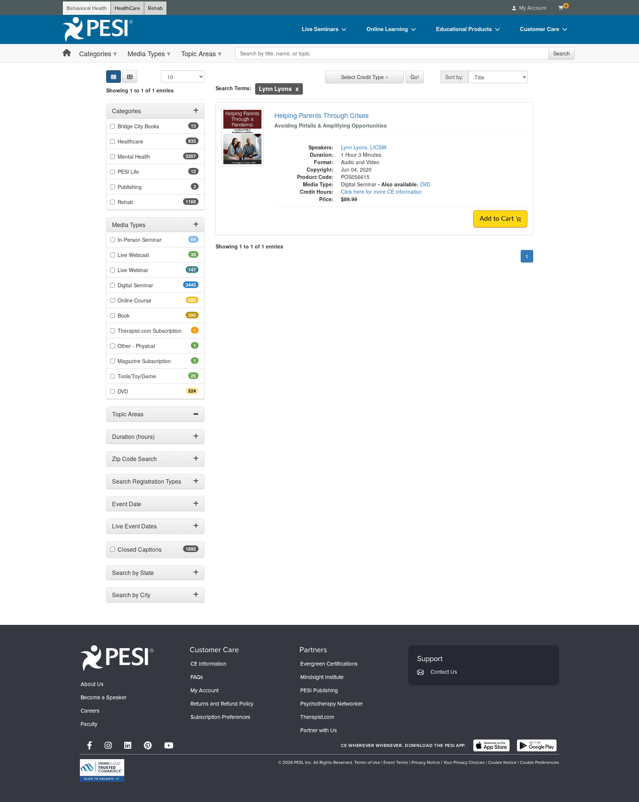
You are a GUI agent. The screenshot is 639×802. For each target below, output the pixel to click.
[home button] (66, 53)
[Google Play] (537, 745)
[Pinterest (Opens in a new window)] (147, 745)
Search (561, 53)
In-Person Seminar (151, 239)
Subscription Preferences (220, 717)
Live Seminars (320, 29)
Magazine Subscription (154, 361)
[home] (97, 29)
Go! (414, 77)
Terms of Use (367, 762)
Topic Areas (198, 53)
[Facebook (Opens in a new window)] (89, 745)
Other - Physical (146, 345)
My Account (204, 690)
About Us (92, 684)
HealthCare (127, 8)
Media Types (146, 53)
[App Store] (491, 745)
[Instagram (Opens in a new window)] (108, 745)
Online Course (148, 300)
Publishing (140, 186)
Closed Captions (156, 549)
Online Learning (387, 29)
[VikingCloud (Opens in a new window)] (102, 770)
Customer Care (539, 29)
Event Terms (395, 762)
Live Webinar (146, 270)
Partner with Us (318, 730)
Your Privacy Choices (464, 762)
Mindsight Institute (322, 677)
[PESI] (117, 657)
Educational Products (464, 29)
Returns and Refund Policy (221, 703)
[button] (129, 76)
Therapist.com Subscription (158, 330)
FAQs (196, 677)
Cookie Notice (502, 762)
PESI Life (140, 171)
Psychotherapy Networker (331, 703)
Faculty (89, 724)
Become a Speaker (103, 697)
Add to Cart (497, 219)
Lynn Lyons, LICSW (363, 147)
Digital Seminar (150, 285)
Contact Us (443, 672)
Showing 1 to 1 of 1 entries (140, 90)
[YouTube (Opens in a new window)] (168, 745)
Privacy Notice (426, 762)
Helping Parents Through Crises (321, 115)
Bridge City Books (150, 126)
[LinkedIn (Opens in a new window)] (127, 745)
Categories (95, 53)
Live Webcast (145, 254)
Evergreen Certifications (329, 663)
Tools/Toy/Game (148, 376)
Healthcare (143, 141)
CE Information (208, 663)
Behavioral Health (87, 8)
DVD (136, 391)
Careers (90, 710)
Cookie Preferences (539, 762)
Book (137, 315)
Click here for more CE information (381, 191)
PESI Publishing (319, 690)
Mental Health (148, 156)
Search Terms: (233, 88)
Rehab (155, 8)
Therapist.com (317, 717)
